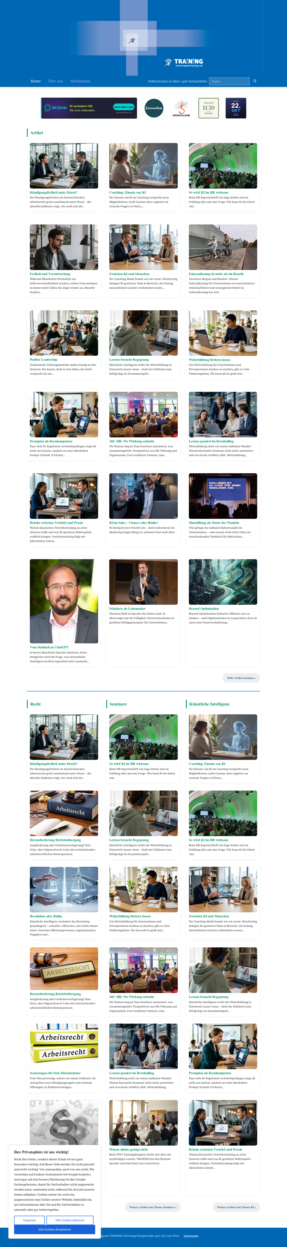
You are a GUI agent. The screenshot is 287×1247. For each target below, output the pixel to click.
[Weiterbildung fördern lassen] (223, 333)
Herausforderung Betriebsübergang (55, 839)
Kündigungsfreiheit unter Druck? (54, 192)
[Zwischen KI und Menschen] (143, 247)
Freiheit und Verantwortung (50, 273)
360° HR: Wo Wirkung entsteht (131, 441)
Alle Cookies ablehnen (70, 1220)
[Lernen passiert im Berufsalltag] (223, 414)
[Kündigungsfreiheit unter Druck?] (64, 166)
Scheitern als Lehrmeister (127, 608)
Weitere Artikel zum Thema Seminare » (152, 1207)
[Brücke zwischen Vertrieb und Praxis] (64, 496)
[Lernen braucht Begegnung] (143, 333)
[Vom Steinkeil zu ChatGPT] (64, 601)
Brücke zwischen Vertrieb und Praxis (56, 522)
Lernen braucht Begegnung (129, 359)
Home (36, 81)
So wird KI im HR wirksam (208, 192)
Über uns (55, 81)
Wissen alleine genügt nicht (128, 1149)
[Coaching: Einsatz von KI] (143, 166)
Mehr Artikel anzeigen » (241, 678)
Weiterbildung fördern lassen (209, 359)
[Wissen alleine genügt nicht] (143, 1123)
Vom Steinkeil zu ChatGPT (49, 647)
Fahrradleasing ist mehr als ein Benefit (216, 273)
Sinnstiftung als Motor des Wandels (214, 522)
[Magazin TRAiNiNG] (143, 38)
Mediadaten (80, 81)
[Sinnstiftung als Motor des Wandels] (223, 496)
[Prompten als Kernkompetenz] (64, 414)
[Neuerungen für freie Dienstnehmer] (64, 1046)
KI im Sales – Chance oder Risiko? (133, 522)
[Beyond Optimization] (223, 582)
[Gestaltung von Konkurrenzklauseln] (64, 1134)
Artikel (36, 133)
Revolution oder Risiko (46, 916)
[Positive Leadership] (64, 333)
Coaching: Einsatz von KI (127, 192)
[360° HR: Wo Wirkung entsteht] (143, 414)
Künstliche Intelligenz (209, 704)
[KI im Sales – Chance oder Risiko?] (143, 496)
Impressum (191, 1236)
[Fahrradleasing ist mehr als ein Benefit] (223, 247)
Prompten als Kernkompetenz (51, 441)
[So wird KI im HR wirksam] (223, 166)
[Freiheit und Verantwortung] (64, 247)
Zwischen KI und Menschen (129, 273)
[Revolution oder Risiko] (64, 889)
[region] (54, 1192)
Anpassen (29, 1220)
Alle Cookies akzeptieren (54, 1229)
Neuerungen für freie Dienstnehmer (55, 1072)
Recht (35, 704)
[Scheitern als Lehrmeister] (143, 582)
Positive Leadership (43, 359)
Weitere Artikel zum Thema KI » (236, 1207)
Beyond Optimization (204, 608)
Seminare (118, 704)
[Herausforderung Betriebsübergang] (64, 813)
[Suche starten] (255, 81)
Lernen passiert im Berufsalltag (211, 441)
